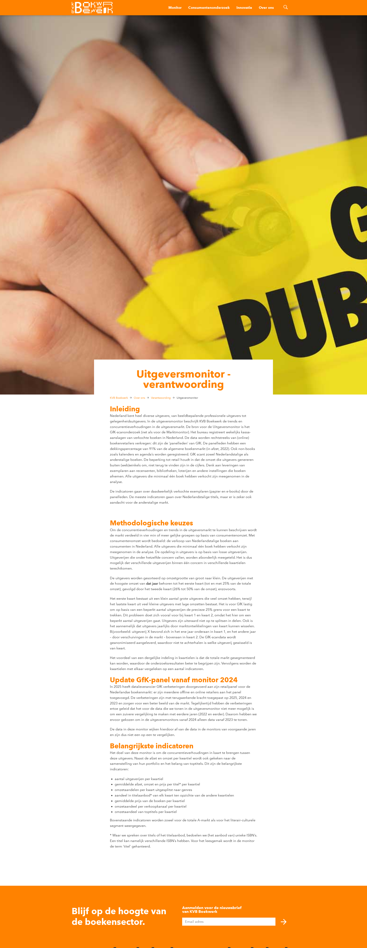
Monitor (175, 8)
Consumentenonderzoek (209, 8)
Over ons (266, 8)
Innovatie (244, 8)
